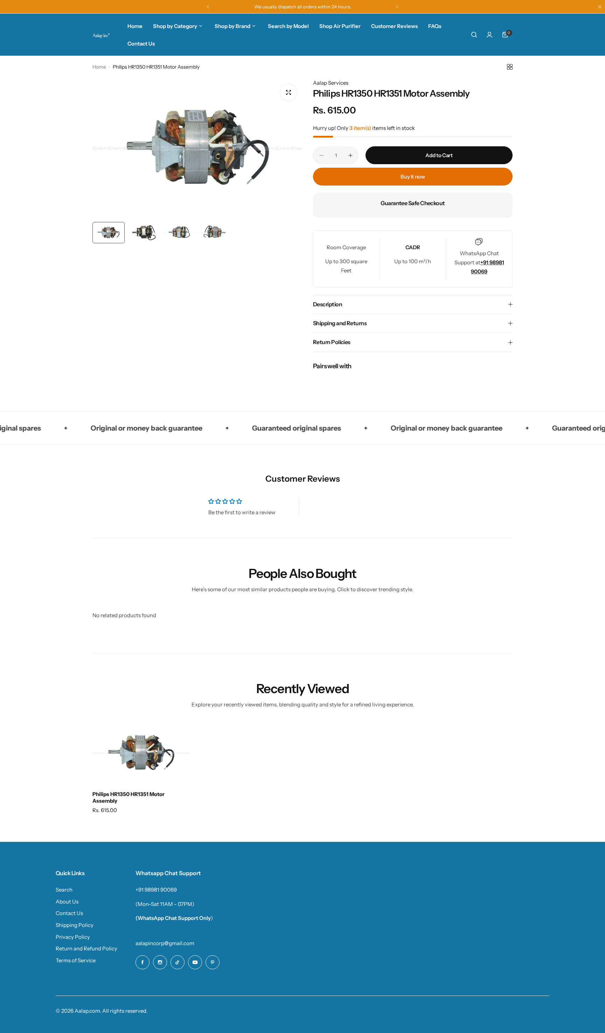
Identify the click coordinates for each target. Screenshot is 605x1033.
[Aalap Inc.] (101, 34)
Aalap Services (330, 82)
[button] (208, 6)
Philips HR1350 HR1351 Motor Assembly (128, 797)
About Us (67, 901)
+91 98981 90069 (156, 889)
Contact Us (69, 913)
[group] (197, 148)
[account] (489, 34)
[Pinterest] (213, 962)
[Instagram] (160, 962)
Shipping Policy (74, 925)
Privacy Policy (73, 937)
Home (99, 67)
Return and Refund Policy (86, 948)
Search (64, 889)
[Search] (474, 34)
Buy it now (413, 176)
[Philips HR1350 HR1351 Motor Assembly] (141, 753)
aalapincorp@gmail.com (164, 943)
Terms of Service (76, 960)
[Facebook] (142, 962)
